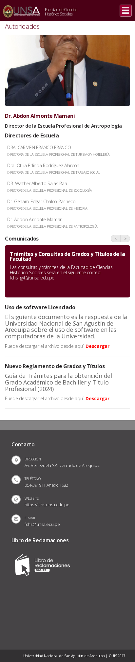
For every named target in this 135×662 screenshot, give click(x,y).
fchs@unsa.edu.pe (42, 524)
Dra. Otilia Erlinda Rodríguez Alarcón (53, 168)
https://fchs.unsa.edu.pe (47, 505)
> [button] (125, 238)
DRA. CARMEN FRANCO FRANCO (58, 150)
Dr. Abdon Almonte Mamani (52, 222)
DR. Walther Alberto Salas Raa (49, 186)
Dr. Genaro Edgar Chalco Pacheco (47, 204)
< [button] (115, 238)
